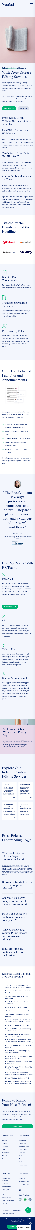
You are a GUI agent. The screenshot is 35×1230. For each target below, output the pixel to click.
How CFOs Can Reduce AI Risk (17, 1078)
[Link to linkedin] (20, 1190)
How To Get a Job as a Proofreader (18, 1025)
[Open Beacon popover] (28, 1210)
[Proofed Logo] (8, 5)
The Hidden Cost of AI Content (17, 1011)
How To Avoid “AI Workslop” (16, 1007)
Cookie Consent (24, 1227)
